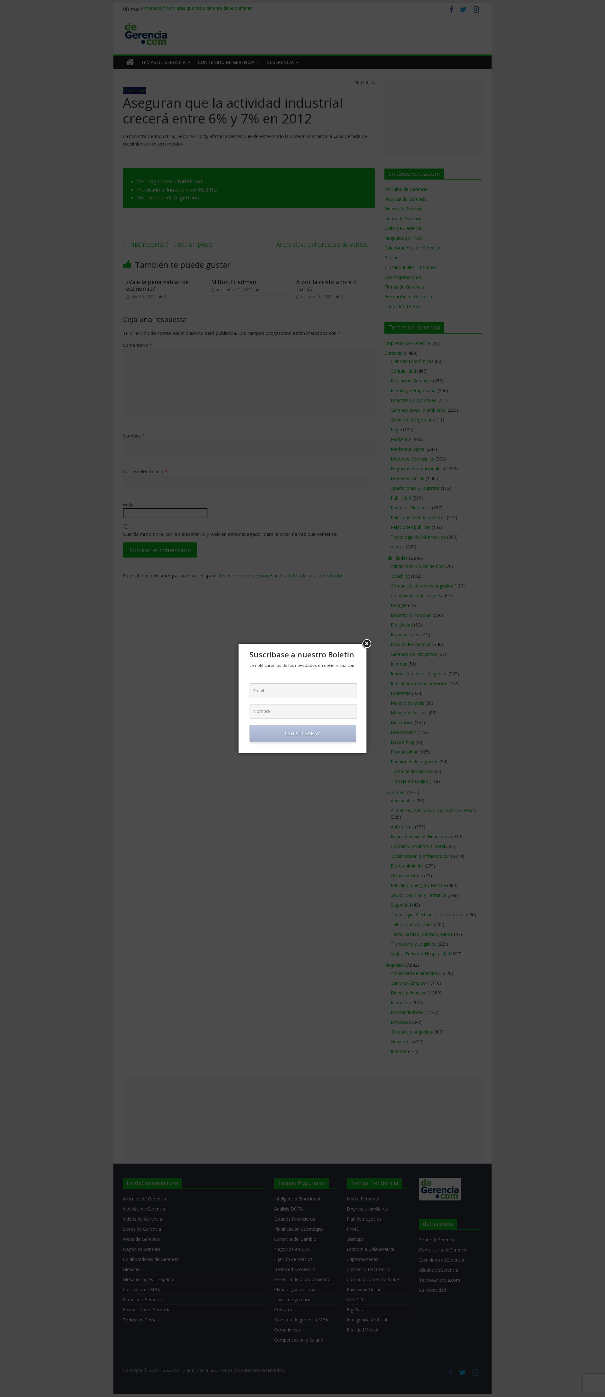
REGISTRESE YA (303, 733)
